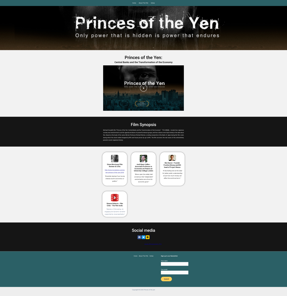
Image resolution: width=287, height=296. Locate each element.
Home (134, 3)
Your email (164, 269)
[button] (143, 88)
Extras (153, 3)
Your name (164, 261)
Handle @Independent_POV (153, 244)
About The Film (143, 3)
